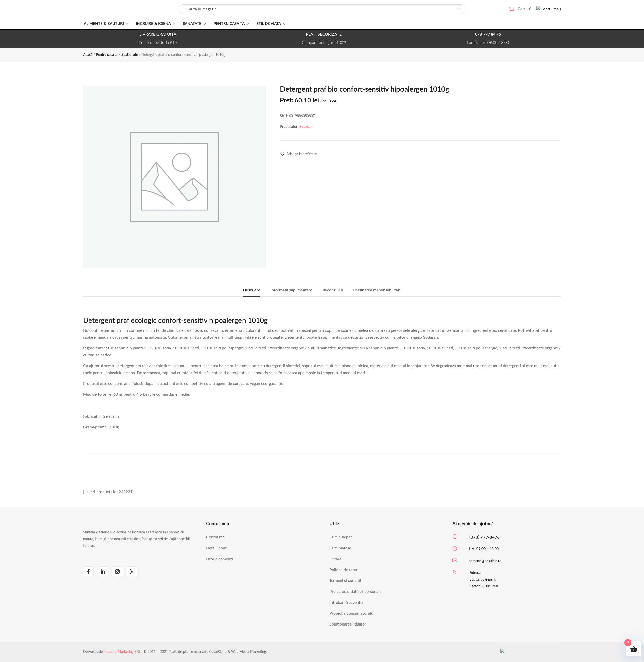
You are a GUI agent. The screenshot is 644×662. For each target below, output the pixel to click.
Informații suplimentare (291, 290)
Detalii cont (216, 548)
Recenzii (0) (333, 290)
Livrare (335, 559)
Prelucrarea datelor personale (355, 592)
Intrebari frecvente (346, 603)
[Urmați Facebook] (88, 571)
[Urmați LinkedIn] (103, 571)
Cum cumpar (340, 537)
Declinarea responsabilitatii (377, 290)
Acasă (87, 55)
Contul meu (216, 537)
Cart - (524, 9)
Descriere (251, 290)
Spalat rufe (129, 55)
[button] (298, 154)
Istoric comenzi (219, 559)
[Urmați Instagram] (117, 571)
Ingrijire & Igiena (153, 24)
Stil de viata (269, 24)
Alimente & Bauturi (104, 24)
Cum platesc (340, 548)
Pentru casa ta (229, 24)
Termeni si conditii (345, 581)
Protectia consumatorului (351, 613)
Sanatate (192, 24)
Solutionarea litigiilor (347, 624)
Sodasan (305, 127)
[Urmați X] (132, 571)
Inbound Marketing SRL (122, 652)
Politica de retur (343, 570)
